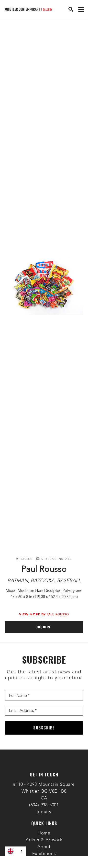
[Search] (70, 9)
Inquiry (44, 812)
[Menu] (81, 9)
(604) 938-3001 (44, 805)
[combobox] (15, 851)
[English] (15, 851)
